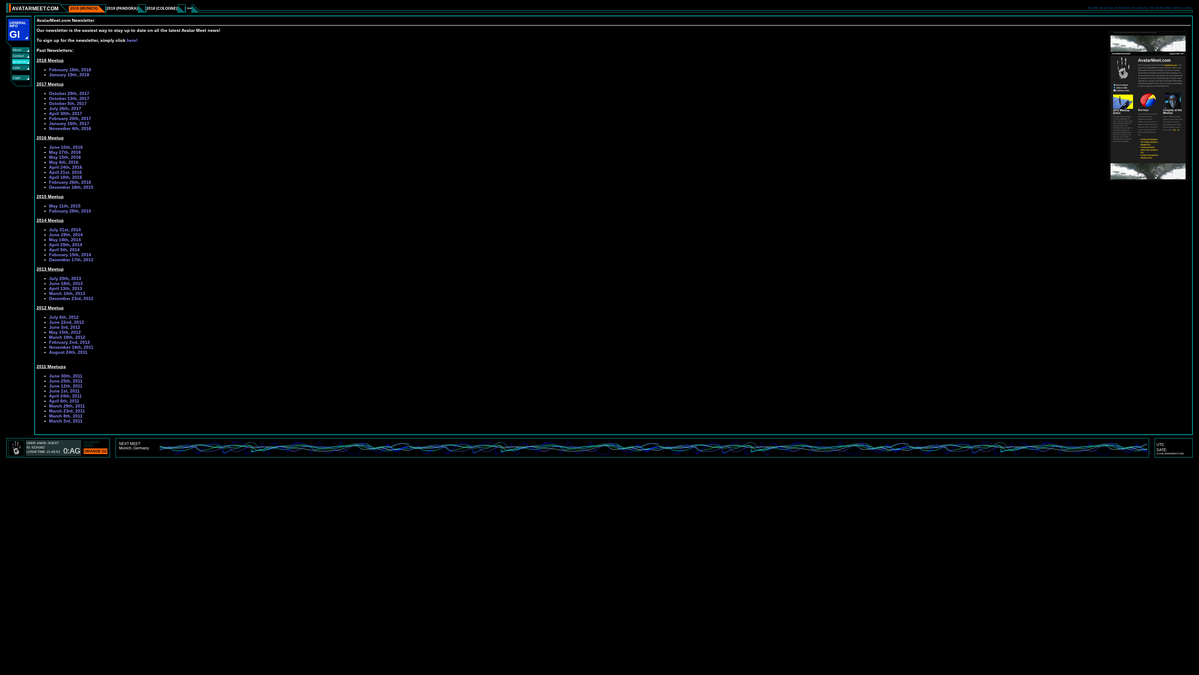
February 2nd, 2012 (69, 342)
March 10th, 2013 (67, 293)
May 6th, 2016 (63, 162)
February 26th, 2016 (70, 182)
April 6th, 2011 (64, 400)
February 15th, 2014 (70, 254)
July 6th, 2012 (64, 317)
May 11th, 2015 (65, 205)
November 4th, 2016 (70, 128)
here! (132, 40)
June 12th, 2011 (65, 385)
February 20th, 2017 (70, 118)
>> (188, 8)
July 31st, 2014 (65, 229)
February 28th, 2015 (70, 210)
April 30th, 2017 (65, 113)
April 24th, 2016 (65, 167)
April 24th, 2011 (65, 395)
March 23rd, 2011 (67, 410)
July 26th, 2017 (65, 108)
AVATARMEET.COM (35, 8)
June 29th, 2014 (66, 234)
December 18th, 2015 (71, 187)
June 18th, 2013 (66, 283)
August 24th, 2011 (68, 352)
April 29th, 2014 (65, 244)
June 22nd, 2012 (66, 322)
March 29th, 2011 (67, 405)
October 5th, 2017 (68, 103)
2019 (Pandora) (122, 8)
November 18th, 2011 (71, 347)
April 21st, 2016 (65, 172)
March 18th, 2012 (67, 337)
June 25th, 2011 (65, 380)
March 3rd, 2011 (65, 420)
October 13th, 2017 (69, 98)
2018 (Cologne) (161, 8)
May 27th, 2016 (65, 152)
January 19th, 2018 (69, 74)
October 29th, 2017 (69, 93)
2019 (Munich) (84, 8)
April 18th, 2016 (65, 177)
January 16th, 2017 (69, 123)
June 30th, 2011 (65, 375)
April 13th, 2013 (65, 288)
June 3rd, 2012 (64, 327)
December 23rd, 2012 (71, 298)
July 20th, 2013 (65, 278)
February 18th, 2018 (70, 69)
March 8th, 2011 (65, 415)
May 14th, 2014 (65, 239)
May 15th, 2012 (65, 332)
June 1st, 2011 (64, 390)
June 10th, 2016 (66, 147)
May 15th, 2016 (65, 157)
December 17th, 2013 (71, 259)
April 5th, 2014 (64, 249)
